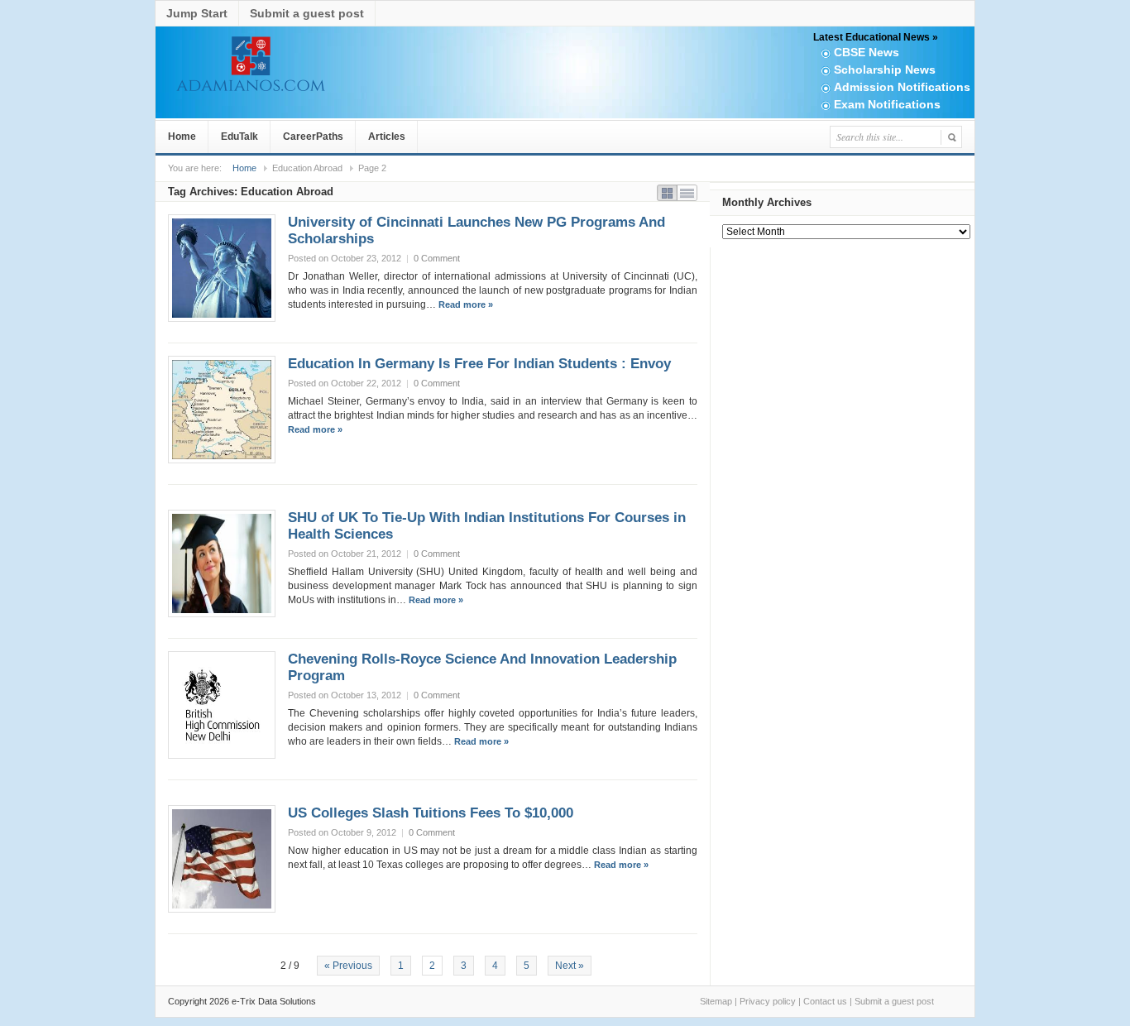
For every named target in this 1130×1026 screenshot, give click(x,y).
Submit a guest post (307, 13)
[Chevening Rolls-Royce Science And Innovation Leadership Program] (221, 705)
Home (182, 136)
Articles (386, 136)
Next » (569, 965)
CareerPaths (313, 136)
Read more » (465, 304)
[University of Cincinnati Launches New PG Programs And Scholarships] (221, 268)
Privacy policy (768, 1001)
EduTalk (239, 136)
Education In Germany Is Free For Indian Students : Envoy (479, 364)
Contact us (825, 1001)
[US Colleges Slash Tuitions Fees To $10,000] (221, 859)
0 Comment (437, 258)
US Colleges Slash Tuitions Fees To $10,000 (430, 813)
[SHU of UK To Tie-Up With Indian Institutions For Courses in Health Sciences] (221, 563)
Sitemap (716, 1001)
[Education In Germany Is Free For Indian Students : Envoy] (221, 409)
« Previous (348, 965)
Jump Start (196, 13)
